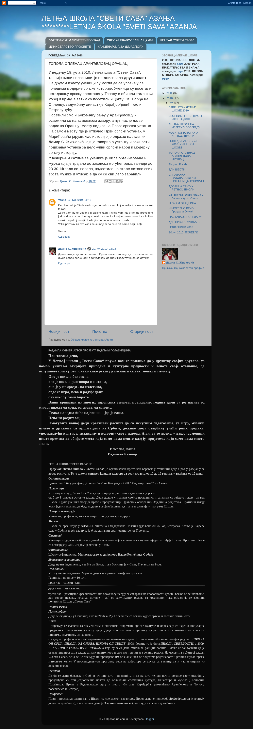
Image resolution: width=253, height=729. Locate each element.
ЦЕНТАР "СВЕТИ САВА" (177, 40)
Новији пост (58, 331)
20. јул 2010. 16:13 (104, 248)
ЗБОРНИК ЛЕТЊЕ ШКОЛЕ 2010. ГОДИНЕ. (186, 117)
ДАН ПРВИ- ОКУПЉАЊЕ (185, 222)
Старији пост (141, 331)
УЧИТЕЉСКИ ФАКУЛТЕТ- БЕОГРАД (74, 40)
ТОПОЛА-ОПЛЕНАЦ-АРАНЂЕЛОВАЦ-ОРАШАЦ (182, 156)
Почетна (99, 331)
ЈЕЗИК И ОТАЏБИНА (182, 203)
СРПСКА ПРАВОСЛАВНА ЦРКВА (130, 40)
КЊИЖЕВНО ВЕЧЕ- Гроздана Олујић (181, 210)
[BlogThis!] (110, 181)
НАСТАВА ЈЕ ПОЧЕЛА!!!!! (185, 216)
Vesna (62, 199)
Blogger (149, 719)
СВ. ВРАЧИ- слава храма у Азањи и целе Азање (186, 196)
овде (165, 78)
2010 (170, 98)
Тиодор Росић (178, 164)
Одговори (64, 236)
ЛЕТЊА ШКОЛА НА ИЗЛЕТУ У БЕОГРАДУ (184, 126)
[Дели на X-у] (114, 181)
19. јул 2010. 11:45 (79, 199)
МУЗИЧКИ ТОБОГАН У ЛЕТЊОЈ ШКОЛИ (183, 134)
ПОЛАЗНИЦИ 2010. (181, 227)
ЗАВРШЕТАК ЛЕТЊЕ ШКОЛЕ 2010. (182, 109)
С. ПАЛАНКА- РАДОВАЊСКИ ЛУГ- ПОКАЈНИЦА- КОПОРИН (186, 178)
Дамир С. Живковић (72, 248)
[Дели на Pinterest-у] (121, 181)
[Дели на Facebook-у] (118, 181)
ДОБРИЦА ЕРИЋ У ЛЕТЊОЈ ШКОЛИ (181, 188)
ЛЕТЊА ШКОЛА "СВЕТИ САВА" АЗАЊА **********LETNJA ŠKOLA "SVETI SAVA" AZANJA (119, 22)
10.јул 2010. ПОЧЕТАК (183, 232)
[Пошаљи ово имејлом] (106, 181)
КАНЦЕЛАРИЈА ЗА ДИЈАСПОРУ (120, 46)
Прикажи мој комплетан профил (183, 267)
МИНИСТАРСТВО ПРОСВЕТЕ (69, 46)
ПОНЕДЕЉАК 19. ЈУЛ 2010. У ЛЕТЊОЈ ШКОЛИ (183, 144)
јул (172, 102)
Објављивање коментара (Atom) (92, 339)
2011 (169, 93)
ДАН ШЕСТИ (177, 169)
